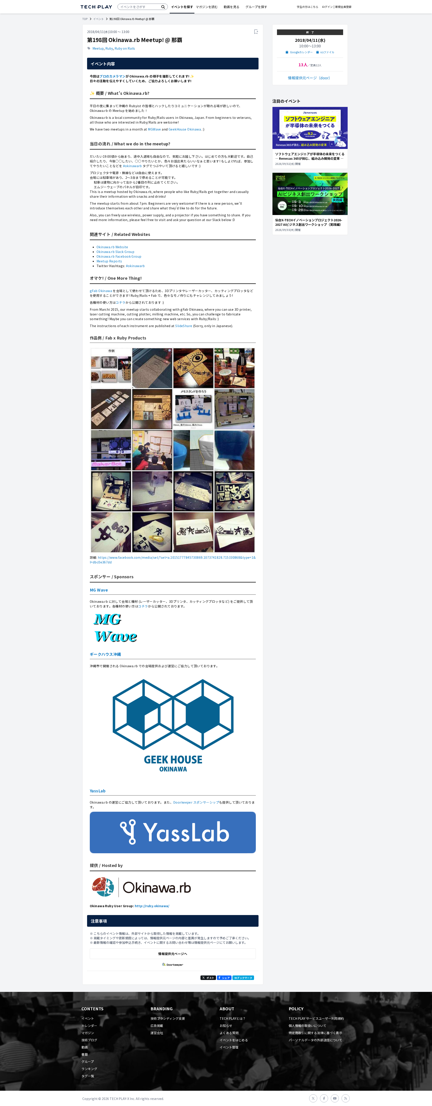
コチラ (120, 302)
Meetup (98, 48)
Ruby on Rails (125, 48)
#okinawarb (132, 166)
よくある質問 (229, 1033)
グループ (87, 1061)
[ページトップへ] (96, 7)
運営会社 (157, 1033)
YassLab (98, 790)
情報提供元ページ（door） (310, 77)
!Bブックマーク (243, 978)
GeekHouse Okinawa (185, 129)
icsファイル (327, 52)
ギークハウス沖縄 (105, 654)
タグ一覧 (87, 1076)
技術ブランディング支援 (168, 1018)
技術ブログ (89, 1040)
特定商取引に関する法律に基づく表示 (315, 1033)
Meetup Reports (109, 261)
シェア (226, 978)
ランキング (89, 1068)
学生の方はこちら (307, 7)
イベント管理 (229, 1047)
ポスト (210, 978)
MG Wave (99, 590)
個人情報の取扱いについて (307, 1025)
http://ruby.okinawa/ (152, 906)
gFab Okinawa (101, 290)
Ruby (109, 48)
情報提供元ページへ (172, 953)
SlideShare (183, 326)
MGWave (154, 129)
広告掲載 (157, 1025)
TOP (85, 19)
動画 (84, 1047)
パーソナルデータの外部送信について (315, 1040)
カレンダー (89, 1025)
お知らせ (226, 1025)
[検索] (163, 6)
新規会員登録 (343, 7)
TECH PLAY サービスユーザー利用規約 (316, 1018)
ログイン (327, 7)
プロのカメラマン (112, 76)
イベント (98, 19)
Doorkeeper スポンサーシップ (196, 802)
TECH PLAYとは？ (233, 1018)
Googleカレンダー (301, 52)
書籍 (84, 1054)
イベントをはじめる (234, 1040)
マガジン (87, 1033)
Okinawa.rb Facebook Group (119, 256)
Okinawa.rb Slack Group (115, 251)
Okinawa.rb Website (112, 247)
